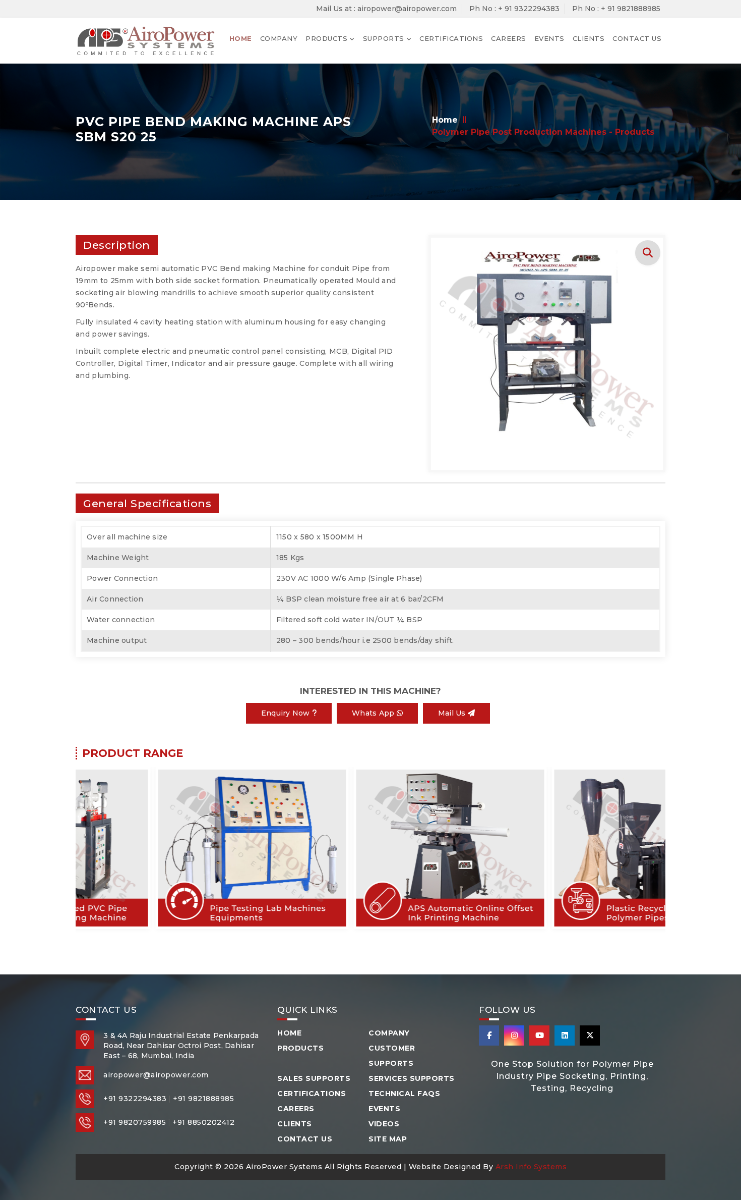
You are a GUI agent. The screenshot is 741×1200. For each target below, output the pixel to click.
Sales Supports (313, 1078)
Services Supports (411, 1078)
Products (326, 38)
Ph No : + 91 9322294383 (514, 8)
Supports (383, 38)
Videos (383, 1123)
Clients (589, 38)
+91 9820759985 (134, 1122)
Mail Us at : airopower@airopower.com (386, 8)
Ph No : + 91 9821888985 (616, 8)
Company (279, 38)
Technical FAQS (404, 1093)
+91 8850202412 (203, 1122)
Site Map (387, 1138)
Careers (508, 38)
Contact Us (636, 38)
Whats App (374, 713)
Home (240, 38)
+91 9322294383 (134, 1098)
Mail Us (453, 713)
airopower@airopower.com (156, 1074)
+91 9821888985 (203, 1098)
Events (549, 38)
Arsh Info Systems (531, 1166)
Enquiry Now (286, 713)
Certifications (451, 38)
